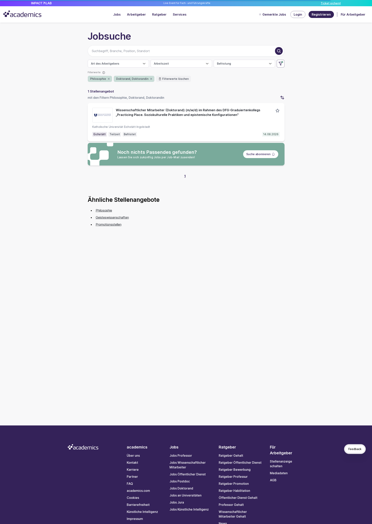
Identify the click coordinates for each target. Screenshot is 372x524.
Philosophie (104, 210)
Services (179, 14)
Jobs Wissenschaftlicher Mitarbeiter (187, 465)
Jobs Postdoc (179, 481)
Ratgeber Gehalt (231, 455)
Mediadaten (279, 473)
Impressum (135, 519)
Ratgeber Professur (233, 477)
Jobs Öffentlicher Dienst (187, 474)
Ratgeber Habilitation (234, 491)
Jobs (117, 14)
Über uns (133, 455)
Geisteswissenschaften (112, 217)
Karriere (133, 470)
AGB (273, 480)
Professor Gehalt (231, 505)
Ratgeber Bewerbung (235, 470)
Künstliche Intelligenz (142, 512)
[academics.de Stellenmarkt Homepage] (22, 13)
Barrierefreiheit (138, 505)
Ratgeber (159, 14)
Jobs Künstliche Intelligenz (189, 509)
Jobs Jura (176, 502)
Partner (132, 477)
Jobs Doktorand (181, 488)
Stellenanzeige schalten (281, 463)
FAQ (130, 484)
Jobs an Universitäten (185, 495)
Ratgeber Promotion (234, 484)
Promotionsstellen (108, 224)
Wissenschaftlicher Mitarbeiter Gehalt (233, 514)
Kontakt (132, 462)
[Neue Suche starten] (279, 51)
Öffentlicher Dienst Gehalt (238, 498)
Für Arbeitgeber (353, 14)
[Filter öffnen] (281, 64)
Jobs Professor (180, 455)
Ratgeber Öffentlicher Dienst (240, 462)
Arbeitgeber (136, 14)
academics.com (138, 491)
